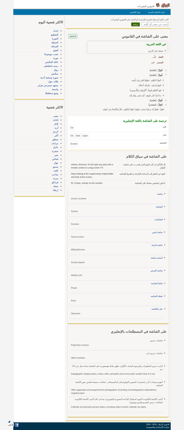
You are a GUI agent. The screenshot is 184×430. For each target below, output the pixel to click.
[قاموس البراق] (163, 5)
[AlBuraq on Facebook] (17, 426)
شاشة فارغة (157, 245)
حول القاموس (135, 12)
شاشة (160, 194)
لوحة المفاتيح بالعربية (156, 12)
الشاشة (159, 207)
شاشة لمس (157, 232)
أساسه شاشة (157, 258)
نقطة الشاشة (157, 296)
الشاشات (158, 219)
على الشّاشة (157, 309)
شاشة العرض (157, 270)
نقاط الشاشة (157, 283)
